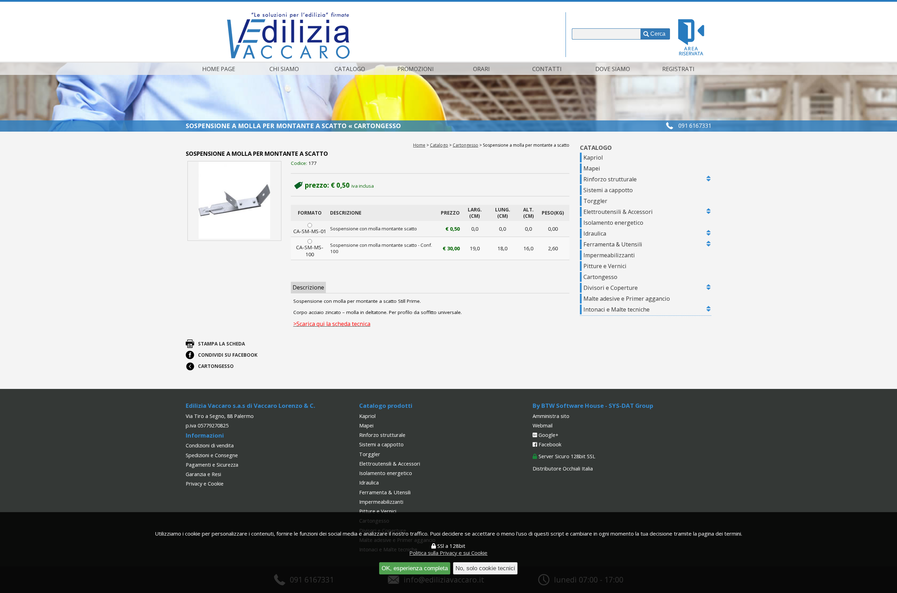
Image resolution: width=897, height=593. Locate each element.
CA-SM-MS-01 (309, 231)
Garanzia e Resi (203, 473)
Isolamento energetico (613, 222)
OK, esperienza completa (415, 568)
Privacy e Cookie (205, 483)
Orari (481, 69)
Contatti (547, 69)
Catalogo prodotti (385, 406)
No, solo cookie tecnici (485, 568)
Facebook (549, 444)
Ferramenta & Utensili (612, 244)
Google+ (548, 434)
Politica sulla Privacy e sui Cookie (448, 552)
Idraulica (594, 233)
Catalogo (350, 69)
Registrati (678, 69)
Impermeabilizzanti (609, 255)
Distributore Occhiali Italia (563, 468)
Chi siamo (284, 69)
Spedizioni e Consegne (212, 455)
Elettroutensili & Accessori (618, 212)
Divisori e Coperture (610, 288)
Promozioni (415, 69)
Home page (218, 69)
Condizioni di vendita (210, 445)
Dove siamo (612, 69)
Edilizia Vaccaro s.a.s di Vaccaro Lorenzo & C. (250, 406)
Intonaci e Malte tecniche (616, 309)
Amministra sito (551, 415)
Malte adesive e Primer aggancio (626, 298)
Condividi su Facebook (228, 355)
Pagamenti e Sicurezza (212, 464)
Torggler (595, 201)
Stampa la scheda (221, 344)
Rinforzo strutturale (610, 179)
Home (419, 145)
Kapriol (593, 157)
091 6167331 (694, 126)
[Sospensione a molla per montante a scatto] (234, 200)
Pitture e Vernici (604, 266)
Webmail (543, 425)
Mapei (591, 168)
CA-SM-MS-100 (309, 251)
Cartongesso (465, 145)
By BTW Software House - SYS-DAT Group (593, 406)
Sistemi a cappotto (608, 190)
